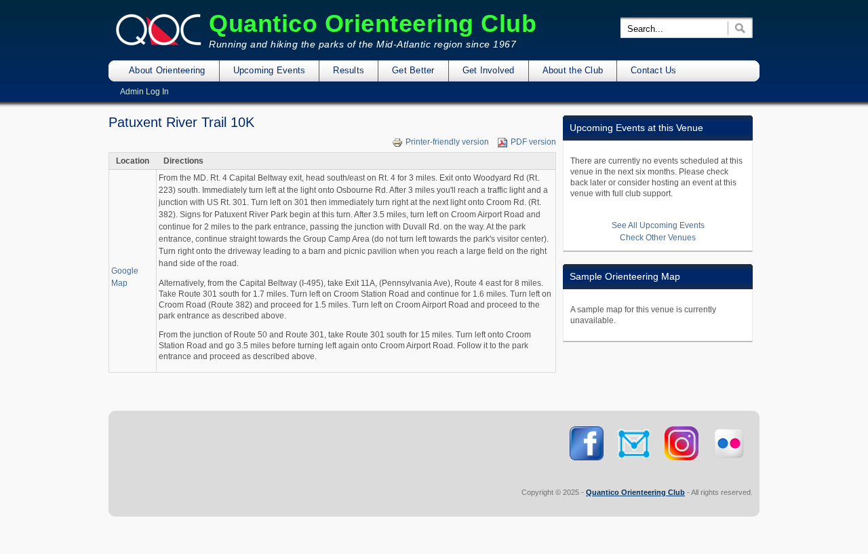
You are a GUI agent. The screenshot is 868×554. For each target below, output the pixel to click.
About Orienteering (167, 70)
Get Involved (488, 70)
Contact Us (654, 70)
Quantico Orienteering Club (372, 23)
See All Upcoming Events (658, 225)
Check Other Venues (658, 237)
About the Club (573, 70)
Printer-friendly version (447, 142)
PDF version (533, 142)
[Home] (158, 43)
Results (348, 70)
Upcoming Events (269, 70)
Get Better (413, 70)
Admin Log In (144, 91)
